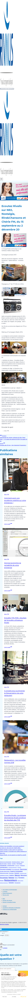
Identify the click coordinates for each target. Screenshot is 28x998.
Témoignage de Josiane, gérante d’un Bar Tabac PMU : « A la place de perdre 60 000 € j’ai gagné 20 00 (13, 438)
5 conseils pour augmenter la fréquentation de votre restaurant (14, 693)
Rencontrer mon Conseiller (7, 88)
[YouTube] (6, 913)
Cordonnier (19, 867)
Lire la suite (8, 524)
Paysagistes (4, 877)
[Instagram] (5, 913)
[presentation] (15, 475)
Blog (4, 898)
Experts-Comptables (16, 871)
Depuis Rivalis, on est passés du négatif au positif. (13, 855)
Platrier (16, 877)
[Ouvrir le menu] (1, 179)
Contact (5, 906)
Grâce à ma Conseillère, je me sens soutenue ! (12, 846)
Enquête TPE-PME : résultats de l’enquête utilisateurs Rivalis (15, 620)
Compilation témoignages (12, 867)
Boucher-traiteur (3, 863)
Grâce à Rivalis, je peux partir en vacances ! (11, 849)
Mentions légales (4, 924)
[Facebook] (0, 913)
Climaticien (22, 865)
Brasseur (9, 863)
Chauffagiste (17, 865)
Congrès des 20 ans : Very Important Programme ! (13, 444)
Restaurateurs (10, 880)
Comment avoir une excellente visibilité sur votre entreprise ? (15, 500)
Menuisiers (24, 875)
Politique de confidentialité (10, 909)
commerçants (4, 867)
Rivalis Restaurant (7, 893)
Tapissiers (11, 882)
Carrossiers (19, 863)
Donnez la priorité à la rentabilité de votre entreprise (12, 565)
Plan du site (6, 895)
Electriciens (23, 869)
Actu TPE (6, 494)
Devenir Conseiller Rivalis (9, 902)
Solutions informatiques (4, 882)
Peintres (11, 877)
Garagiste (16, 873)
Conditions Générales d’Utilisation (11, 907)
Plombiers (21, 877)
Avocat (22, 861)
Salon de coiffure (20, 880)
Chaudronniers (10, 865)
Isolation (11, 875)
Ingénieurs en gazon (4, 875)
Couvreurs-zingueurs (6, 869)
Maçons (17, 875)
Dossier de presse (7, 900)
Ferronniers (11, 873)
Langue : (2, 935)
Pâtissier (2, 880)
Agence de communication (5, 861)
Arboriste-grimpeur (16, 861)
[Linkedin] (3, 913)
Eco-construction (15, 869)
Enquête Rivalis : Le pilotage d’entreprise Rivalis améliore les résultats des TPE (15, 817)
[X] (2, 913)
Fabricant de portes (4, 873)
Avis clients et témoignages (10, 889)
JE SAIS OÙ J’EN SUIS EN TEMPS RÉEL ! (10, 848)
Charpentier (3, 865)
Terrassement (17, 882)
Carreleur (14, 863)
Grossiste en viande (23, 873)
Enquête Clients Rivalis (5, 871)
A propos (5, 891)
